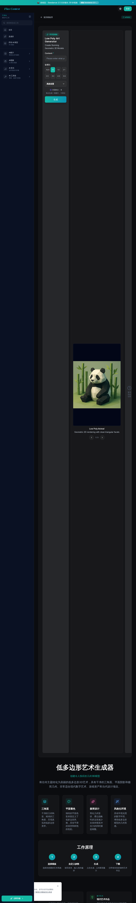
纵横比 (47, 65)
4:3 (58, 76)
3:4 (64, 76)
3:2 (53, 76)
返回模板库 (48, 17)
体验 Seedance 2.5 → (89, 3)
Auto (48, 70)
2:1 (64, 70)
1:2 (59, 70)
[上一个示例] (91, 437)
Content (49, 53)
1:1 (53, 70)
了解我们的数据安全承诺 (43, 892)
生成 (56, 99)
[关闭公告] (132, 2)
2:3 (47, 76)
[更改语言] (120, 8)
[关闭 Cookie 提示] (57, 886)
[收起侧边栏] (30, 16)
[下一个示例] (102, 437)
